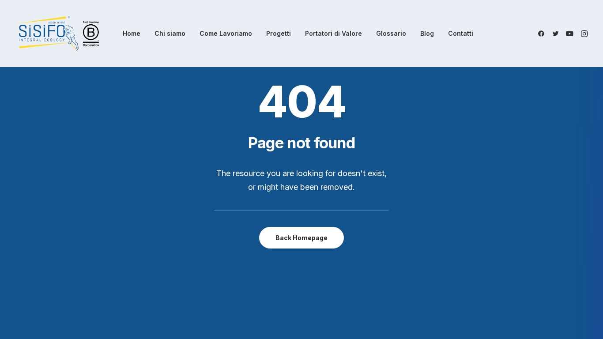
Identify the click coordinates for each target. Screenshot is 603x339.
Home (131, 33)
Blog (427, 33)
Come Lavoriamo (226, 33)
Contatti (460, 33)
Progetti (278, 33)
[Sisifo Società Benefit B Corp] (58, 33)
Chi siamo (170, 33)
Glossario (391, 33)
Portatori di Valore (333, 33)
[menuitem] (132, 33)
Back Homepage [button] (301, 237)
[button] (542, 33)
